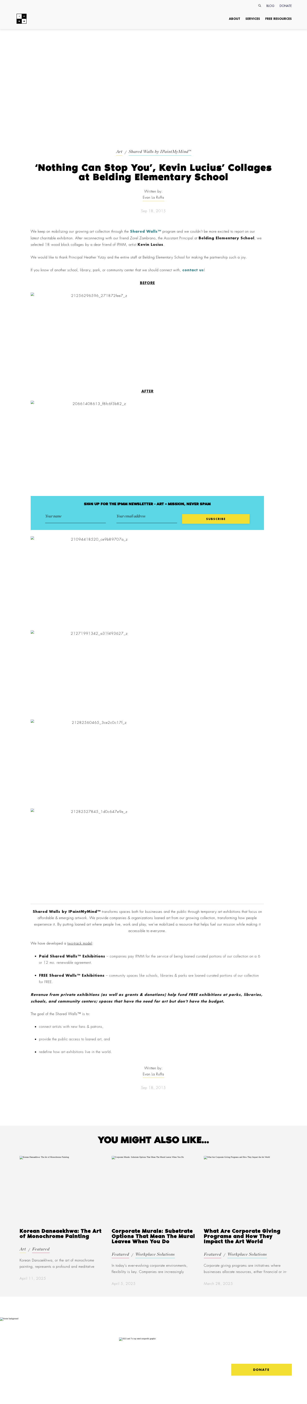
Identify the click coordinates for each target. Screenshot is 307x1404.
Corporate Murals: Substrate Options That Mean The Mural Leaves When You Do (153, 1237)
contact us (193, 269)
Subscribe (22, 1362)
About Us (23, 1340)
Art (119, 152)
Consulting (47, 1347)
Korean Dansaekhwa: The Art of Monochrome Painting (60, 1234)
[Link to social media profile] (236, 1354)
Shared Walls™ (145, 231)
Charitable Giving (47, 1369)
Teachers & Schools (74, 1338)
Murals (44, 1357)
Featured (40, 1249)
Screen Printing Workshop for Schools (73, 1371)
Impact (19, 1347)
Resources (71, 1347)
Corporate (49, 1340)
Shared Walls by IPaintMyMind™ (160, 152)
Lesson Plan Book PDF (72, 1354)
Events (44, 1362)
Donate (286, 6)
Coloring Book (74, 1361)
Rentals (45, 1352)
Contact (20, 1352)
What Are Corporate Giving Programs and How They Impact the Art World (242, 1237)
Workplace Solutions (155, 1254)
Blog (270, 6)
